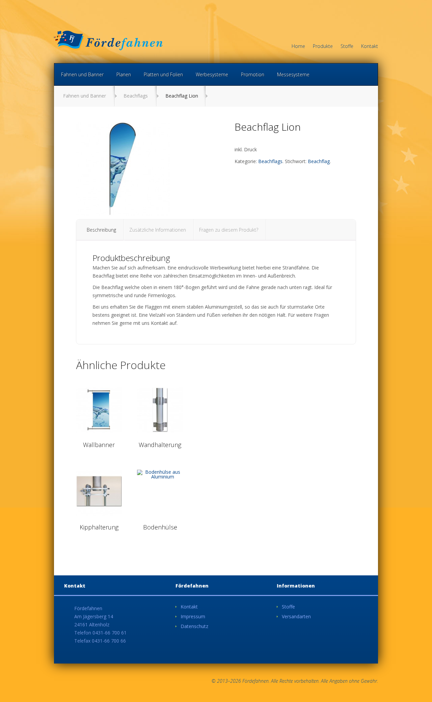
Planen (123, 74)
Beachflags (136, 96)
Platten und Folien (163, 74)
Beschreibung (101, 230)
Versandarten (296, 616)
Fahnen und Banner (82, 74)
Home (298, 46)
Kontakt (369, 46)
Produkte (323, 46)
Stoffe (347, 46)
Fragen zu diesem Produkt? (228, 230)
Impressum (193, 616)
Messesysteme (293, 74)
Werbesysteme (212, 74)
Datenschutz (194, 626)
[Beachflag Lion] (123, 169)
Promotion (252, 74)
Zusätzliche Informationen (157, 230)
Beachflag (319, 161)
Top (416, 686)
